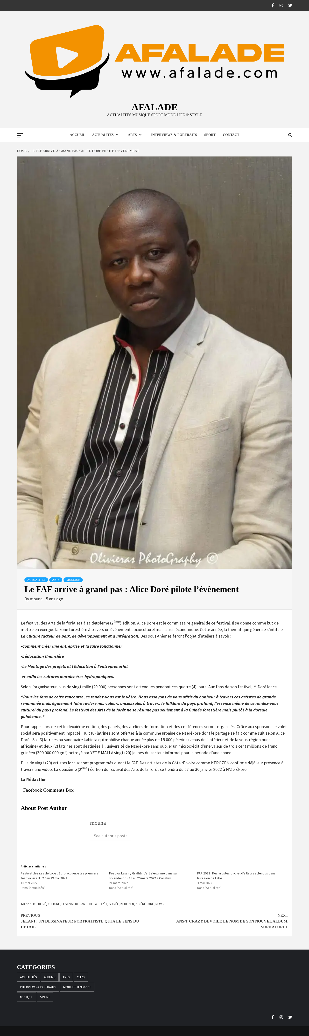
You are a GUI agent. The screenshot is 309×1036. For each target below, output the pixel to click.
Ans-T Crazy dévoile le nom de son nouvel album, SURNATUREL (232, 921)
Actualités (103, 135)
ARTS (132, 135)
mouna (36, 599)
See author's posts (110, 835)
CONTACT (231, 135)
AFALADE (155, 107)
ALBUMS (50, 977)
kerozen (127, 904)
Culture (54, 904)
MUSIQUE (73, 580)
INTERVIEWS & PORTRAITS (174, 135)
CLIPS (81, 977)
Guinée (114, 904)
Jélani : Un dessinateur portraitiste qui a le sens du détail (80, 921)
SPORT (210, 135)
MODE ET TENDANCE (77, 987)
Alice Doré (38, 904)
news (159, 904)
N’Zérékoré (145, 904)
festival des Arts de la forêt (84, 904)
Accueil (77, 135)
